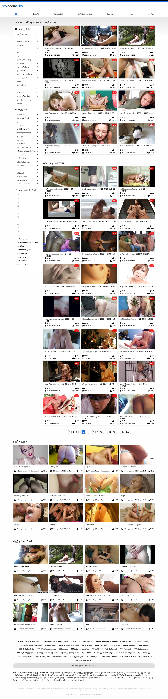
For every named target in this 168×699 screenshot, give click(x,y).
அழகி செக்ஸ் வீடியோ (27, 147)
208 (18, 199)
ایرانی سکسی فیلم (47, 680)
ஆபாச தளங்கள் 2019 (127, 656)
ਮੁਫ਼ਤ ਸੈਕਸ (27, 125)
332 (18, 217)
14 (118, 432)
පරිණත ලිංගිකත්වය (27, 184)
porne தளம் (22, 641)
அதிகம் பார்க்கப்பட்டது (85, 14)
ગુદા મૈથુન (27, 136)
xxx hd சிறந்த (115, 645)
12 (110, 432)
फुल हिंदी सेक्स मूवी (27, 129)
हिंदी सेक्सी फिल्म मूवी (27, 133)
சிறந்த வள (22, 109)
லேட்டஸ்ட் (36, 14)
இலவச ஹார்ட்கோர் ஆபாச (27, 60)
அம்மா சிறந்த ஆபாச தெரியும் (103, 653)
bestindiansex (22, 261)
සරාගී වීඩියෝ (141, 677)
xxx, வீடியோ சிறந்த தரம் (25, 653)
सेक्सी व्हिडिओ (27, 158)
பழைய (27, 52)
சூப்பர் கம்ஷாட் (27, 70)
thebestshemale (102, 641)
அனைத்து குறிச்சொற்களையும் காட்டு (84, 666)
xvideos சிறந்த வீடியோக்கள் (69, 645)
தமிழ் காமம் (27, 173)
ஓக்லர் (27, 89)
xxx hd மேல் (143, 645)
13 (114, 432)
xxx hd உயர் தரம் (101, 645)
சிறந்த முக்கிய (24, 29)
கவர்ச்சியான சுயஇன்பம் (27, 74)
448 (18, 228)
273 (127, 432)
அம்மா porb (86, 653)
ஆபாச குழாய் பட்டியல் (76, 656)
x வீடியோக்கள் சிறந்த (142, 641)
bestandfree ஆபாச (24, 250)
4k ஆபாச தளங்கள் (23, 239)
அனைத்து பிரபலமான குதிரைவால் (47, 653)
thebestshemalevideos (122, 641)
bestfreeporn (22, 253)
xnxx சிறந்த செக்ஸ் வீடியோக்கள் (30, 645)
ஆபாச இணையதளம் (60, 656)
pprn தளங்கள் (63, 641)
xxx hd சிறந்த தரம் (129, 645)
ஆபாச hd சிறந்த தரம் (42, 656)
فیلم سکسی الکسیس (62, 680)
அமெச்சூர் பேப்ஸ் (27, 34)
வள (132, 14)
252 (18, 210)
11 (105, 432)
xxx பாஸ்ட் (95, 649)
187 (18, 195)
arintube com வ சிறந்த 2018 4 (27, 242)
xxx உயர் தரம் (63, 649)
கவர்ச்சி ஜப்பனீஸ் (27, 78)
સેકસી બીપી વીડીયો (27, 118)
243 (18, 206)
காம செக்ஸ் (27, 166)
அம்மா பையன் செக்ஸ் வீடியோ (27, 151)
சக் (27, 56)
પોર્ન (27, 122)
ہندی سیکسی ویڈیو (27, 140)
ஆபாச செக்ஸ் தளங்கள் (109, 656)
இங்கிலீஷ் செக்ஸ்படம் (27, 162)
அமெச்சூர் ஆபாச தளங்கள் (70, 653)
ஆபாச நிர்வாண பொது (27, 100)
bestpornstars (22, 264)
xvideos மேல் (87, 645)
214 (18, 202)
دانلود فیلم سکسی (77, 680)
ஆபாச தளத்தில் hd (143, 656)
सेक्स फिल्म (118, 677)
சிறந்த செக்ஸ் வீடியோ (72, 694)
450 (18, 231)
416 (18, 224)
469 (18, 235)
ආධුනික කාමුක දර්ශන (30, 680)
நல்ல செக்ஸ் (27, 155)
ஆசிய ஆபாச (27, 45)
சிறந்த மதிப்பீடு (58, 14)
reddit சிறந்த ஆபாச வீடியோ (81, 641)
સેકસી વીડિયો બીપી (27, 115)
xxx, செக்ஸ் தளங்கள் (141, 649)
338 (18, 221)
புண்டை (27, 81)
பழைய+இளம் (27, 85)
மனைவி (27, 103)
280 (18, 213)
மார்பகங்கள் (27, 63)
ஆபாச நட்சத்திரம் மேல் (83, 660)
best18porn (21, 246)
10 (101, 432)
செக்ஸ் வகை (111, 14)
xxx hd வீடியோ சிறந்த (26, 649)
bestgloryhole (22, 257)
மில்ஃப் (27, 49)
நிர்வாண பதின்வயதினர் (27, 41)
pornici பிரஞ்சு (35, 641)
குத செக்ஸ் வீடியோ (27, 67)
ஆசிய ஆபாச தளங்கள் (24, 656)
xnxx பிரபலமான (50, 645)
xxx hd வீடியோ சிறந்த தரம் (46, 649)
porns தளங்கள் (49, 641)
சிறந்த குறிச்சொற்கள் (27, 190)
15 (123, 432)
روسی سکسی (27, 169)
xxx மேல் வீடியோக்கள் (109, 649)
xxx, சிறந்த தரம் (125, 649)
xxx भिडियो (129, 677)
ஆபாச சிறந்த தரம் (92, 656)
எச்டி (27, 38)
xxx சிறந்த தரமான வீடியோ (80, 649)
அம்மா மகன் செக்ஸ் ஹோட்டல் (125, 653)
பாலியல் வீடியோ (27, 180)
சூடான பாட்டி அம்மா (27, 96)
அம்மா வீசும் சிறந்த (144, 653)
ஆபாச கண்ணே (27, 92)
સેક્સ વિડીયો (27, 144)
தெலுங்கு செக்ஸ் (27, 176)
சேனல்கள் (151, 14)
